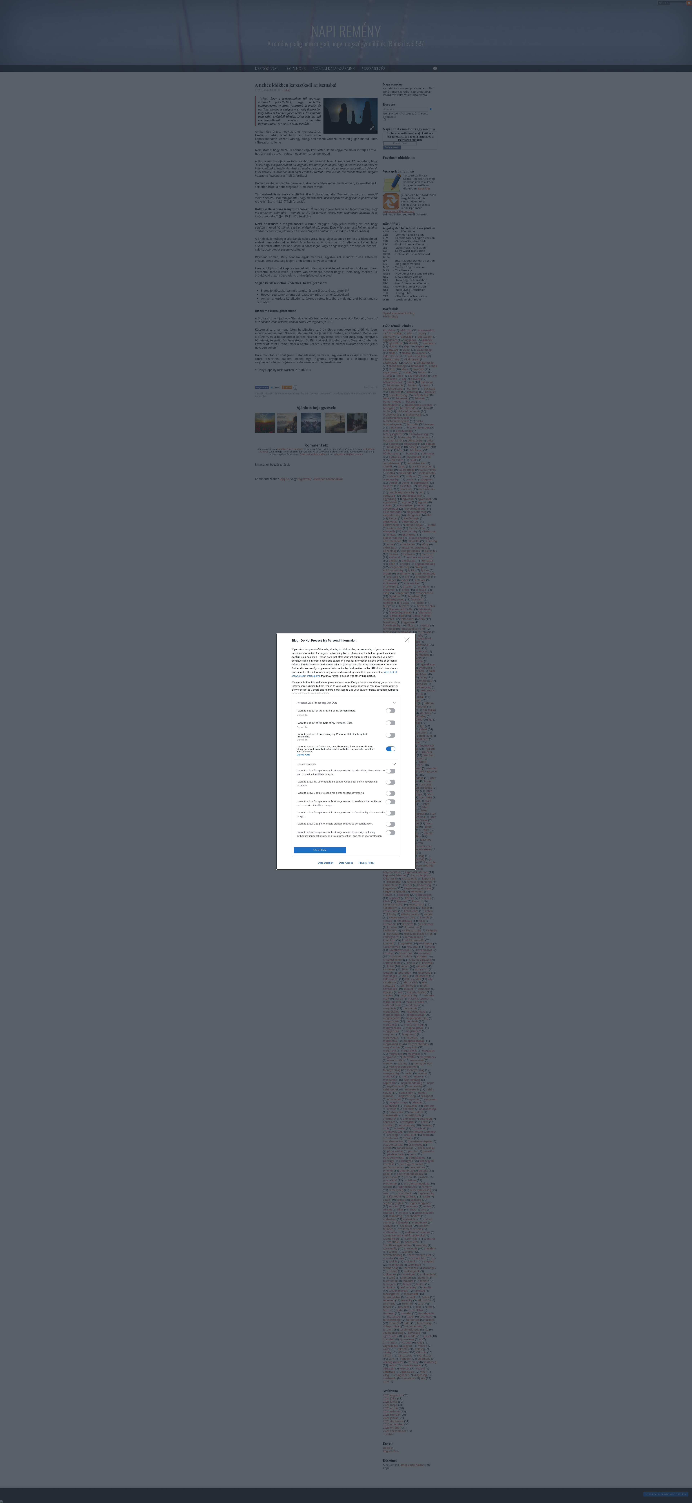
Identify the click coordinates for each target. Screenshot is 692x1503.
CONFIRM (320, 850)
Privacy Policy (366, 862)
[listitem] (346, 703)
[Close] (408, 640)
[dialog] (346, 751)
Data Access (346, 862)
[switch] (390, 710)
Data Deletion (325, 862)
